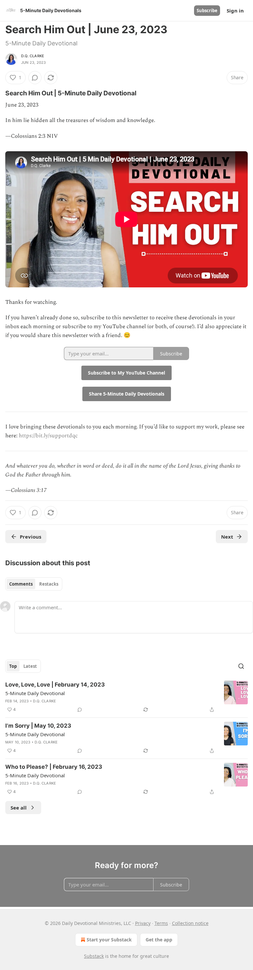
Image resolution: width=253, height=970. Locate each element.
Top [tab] (13, 666)
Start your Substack (109, 939)
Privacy (143, 923)
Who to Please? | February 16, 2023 (53, 767)
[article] (126, 697)
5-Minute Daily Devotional (35, 693)
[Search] (241, 666)
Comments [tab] (21, 584)
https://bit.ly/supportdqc (48, 435)
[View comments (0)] (35, 77)
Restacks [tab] (48, 584)
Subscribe (207, 10)
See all (19, 807)
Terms (161, 923)
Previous (30, 536)
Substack (94, 956)
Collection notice (190, 923)
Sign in (235, 10)
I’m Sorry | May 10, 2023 (38, 725)
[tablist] (33, 584)
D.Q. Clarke (32, 56)
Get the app (159, 939)
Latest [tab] (30, 666)
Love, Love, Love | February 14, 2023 (55, 684)
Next (227, 536)
